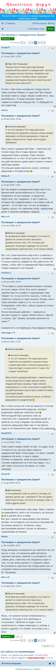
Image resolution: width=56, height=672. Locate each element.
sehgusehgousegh (35, 658)
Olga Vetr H (13, 64)
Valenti (4, 110)
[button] (21, 42)
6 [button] (38, 42)
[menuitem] (51, 23)
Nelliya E (5, 176)
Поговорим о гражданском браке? (23, 34)
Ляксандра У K (8, 333)
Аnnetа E (12, 126)
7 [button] (41, 42)
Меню (50, 29)
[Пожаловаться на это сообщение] (48, 48)
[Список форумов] (28, 7)
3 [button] (29, 42)
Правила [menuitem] (11, 23)
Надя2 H (22, 658)
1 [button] (24, 42)
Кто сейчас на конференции (17, 652)
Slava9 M (5, 474)
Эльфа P (5, 47)
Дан (10, 490)
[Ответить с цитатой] (52, 48)
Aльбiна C (6, 273)
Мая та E (5, 216)
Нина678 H (6, 433)
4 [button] (32, 42)
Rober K (11, 233)
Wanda (4, 536)
